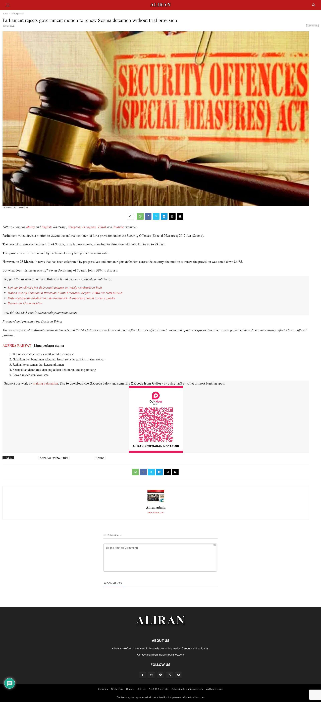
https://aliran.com (155, 512)
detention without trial (54, 457)
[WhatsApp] (140, 216)
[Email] (172, 216)
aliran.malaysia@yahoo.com (167, 654)
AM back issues (214, 689)
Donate (130, 689)
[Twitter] (156, 216)
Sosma (100, 457)
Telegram (74, 227)
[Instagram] (151, 674)
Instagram (89, 227)
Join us (141, 689)
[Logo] (160, 630)
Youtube (118, 227)
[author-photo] (155, 502)
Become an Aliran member (25, 303)
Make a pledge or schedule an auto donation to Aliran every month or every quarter (61, 298)
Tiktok (102, 227)
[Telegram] (164, 216)
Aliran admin (156, 507)
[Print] (180, 216)
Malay (30, 227)
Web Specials (17, 13)
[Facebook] (148, 216)
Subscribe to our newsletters (187, 689)
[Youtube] (178, 674)
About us (103, 689)
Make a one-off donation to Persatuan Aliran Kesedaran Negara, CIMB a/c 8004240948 (65, 293)
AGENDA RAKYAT (17, 345)
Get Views (312, 25)
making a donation (45, 383)
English (46, 227)
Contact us (117, 689)
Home (5, 13)
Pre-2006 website (158, 689)
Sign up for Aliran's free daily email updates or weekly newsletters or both (55, 287)
